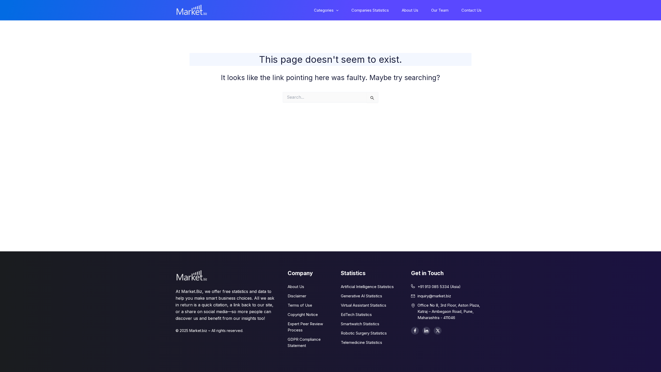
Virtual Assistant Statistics (363, 305)
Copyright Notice (303, 314)
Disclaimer (297, 295)
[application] (336, 10)
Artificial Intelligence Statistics (367, 286)
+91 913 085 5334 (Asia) (439, 286)
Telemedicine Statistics (361, 342)
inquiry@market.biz (434, 295)
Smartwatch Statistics (360, 323)
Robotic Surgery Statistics (364, 333)
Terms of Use (300, 305)
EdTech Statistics (356, 314)
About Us (296, 286)
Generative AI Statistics (361, 295)
